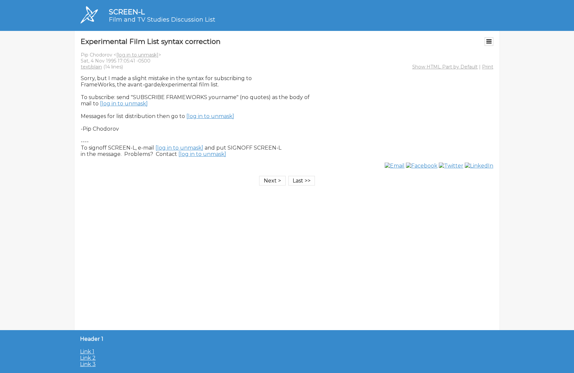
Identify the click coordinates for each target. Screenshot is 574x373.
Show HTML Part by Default (445, 67)
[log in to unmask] (137, 55)
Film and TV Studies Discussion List (162, 19)
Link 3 (88, 364)
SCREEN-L (127, 12)
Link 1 (87, 351)
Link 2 (88, 358)
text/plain (91, 67)
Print (487, 67)
